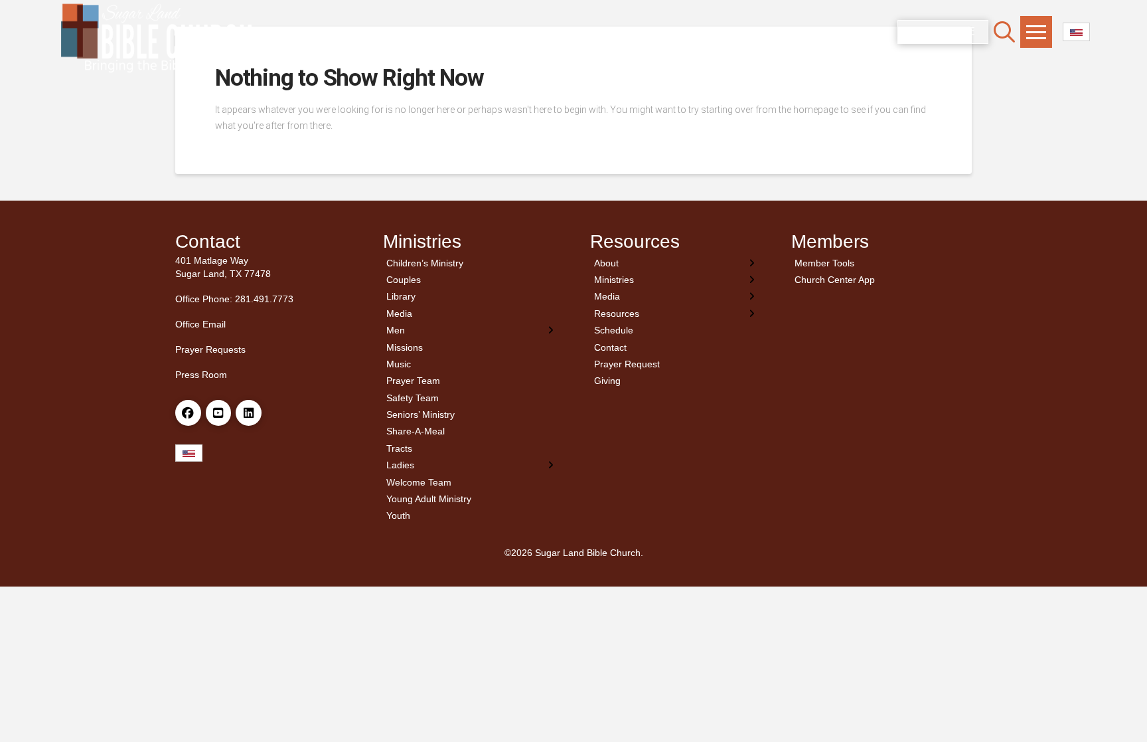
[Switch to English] (1076, 32)
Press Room (201, 374)
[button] (1004, 32)
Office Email (200, 324)
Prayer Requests (210, 349)
